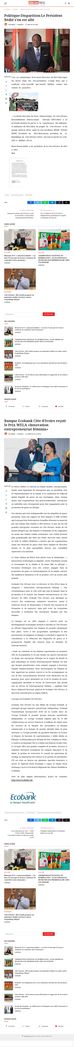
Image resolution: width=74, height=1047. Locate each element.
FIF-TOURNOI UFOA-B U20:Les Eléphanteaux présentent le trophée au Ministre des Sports (53, 215)
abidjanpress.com (29, 1036)
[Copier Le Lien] (6, 103)
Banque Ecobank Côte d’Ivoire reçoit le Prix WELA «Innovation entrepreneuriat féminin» (20, 215)
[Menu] (5, 3)
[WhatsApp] (6, 90)
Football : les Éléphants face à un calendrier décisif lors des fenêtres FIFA (41, 364)
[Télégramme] (6, 94)
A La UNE (7, 252)
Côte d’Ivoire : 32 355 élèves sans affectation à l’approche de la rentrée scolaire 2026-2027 (41, 376)
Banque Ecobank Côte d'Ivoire (14, 812)
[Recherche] (69, 3)
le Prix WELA (31, 812)
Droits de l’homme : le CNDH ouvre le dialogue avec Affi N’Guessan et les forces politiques (41, 387)
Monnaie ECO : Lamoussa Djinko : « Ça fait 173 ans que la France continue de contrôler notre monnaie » (20, 257)
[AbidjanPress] (37, 3)
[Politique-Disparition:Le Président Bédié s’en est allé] (37, 50)
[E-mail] (6, 99)
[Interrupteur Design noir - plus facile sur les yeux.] (65, 3)
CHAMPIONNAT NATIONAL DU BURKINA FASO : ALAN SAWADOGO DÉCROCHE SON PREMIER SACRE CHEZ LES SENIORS (53, 258)
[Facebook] (6, 82)
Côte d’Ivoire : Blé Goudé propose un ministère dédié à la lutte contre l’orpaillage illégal (19, 297)
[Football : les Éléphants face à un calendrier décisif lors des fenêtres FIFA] (8, 366)
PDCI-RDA (29, 195)
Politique (7, 292)
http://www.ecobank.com (22, 780)
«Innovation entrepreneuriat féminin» (49, 812)
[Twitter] (6, 86)
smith (13, 24)
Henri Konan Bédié (17, 195)
